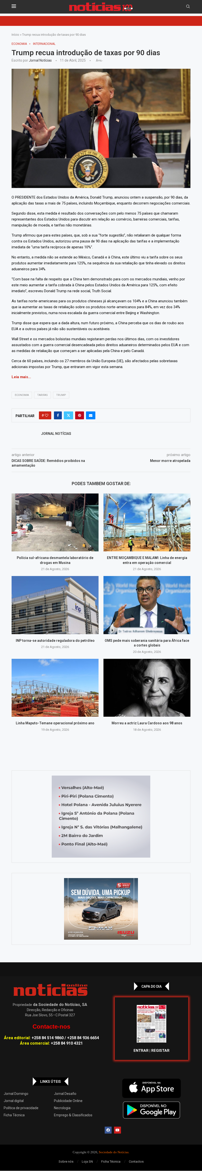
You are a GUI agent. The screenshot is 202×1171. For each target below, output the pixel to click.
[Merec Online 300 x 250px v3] (101, 909)
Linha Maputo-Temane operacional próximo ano (55, 723)
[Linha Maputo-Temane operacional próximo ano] (55, 688)
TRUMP (61, 395)
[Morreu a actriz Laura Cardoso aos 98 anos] (146, 688)
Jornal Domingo (16, 1093)
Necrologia (62, 1108)
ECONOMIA (22, 395)
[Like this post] (46, 415)
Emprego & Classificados (73, 1115)
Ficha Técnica (14, 1115)
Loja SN (87, 1161)
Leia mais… (21, 377)
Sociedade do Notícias (114, 1152)
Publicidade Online (68, 1101)
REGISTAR (160, 1050)
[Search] (187, 7)
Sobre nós (66, 1161)
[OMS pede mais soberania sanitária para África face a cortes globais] (146, 605)
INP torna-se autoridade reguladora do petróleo (55, 641)
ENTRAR (141, 1050)
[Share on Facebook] (58, 415)
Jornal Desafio (65, 1093)
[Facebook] (108, 1130)
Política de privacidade (21, 1108)
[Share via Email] (90, 415)
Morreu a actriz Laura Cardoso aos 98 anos (147, 723)
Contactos (136, 1161)
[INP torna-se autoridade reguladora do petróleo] (55, 605)
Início (15, 34)
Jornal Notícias (40, 60)
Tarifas (42, 395)
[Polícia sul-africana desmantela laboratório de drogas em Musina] (55, 522)
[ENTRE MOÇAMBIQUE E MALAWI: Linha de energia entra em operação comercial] (146, 522)
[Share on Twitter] (68, 415)
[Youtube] (117, 1130)
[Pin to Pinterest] (79, 415)
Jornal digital (14, 1101)
